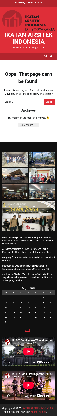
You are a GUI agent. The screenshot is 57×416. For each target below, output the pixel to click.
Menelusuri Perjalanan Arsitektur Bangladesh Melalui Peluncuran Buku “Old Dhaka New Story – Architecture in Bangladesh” (27, 240)
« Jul (27, 330)
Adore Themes (38, 411)
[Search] (51, 56)
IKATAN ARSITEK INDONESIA (28, 38)
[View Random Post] (45, 56)
